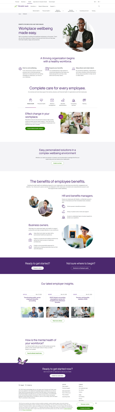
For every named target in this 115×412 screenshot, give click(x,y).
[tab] (30, 102)
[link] (43, 6)
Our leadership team (83, 388)
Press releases (65, 394)
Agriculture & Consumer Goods (40, 1)
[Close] (96, 403)
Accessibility (81, 396)
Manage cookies (85, 404)
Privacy (80, 398)
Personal (17, 1)
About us (81, 386)
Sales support (65, 386)
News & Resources (43, 6)
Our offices (81, 390)
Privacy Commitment (27, 410)
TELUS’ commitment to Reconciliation (27, 398)
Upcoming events (66, 396)
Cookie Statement (68, 408)
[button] (33, 6)
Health (29, 1)
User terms (81, 400)
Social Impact (52, 1)
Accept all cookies (85, 408)
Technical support (66, 388)
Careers (80, 392)
